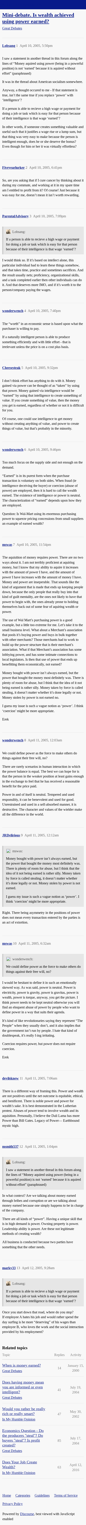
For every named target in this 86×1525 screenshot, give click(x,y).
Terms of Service (66, 1495)
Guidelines (42, 1495)
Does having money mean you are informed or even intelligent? (23, 1387)
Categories (22, 1495)
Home (6, 1495)
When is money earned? (21, 1365)
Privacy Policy (12, 1504)
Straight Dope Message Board (23, 4)
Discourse (27, 1514)
